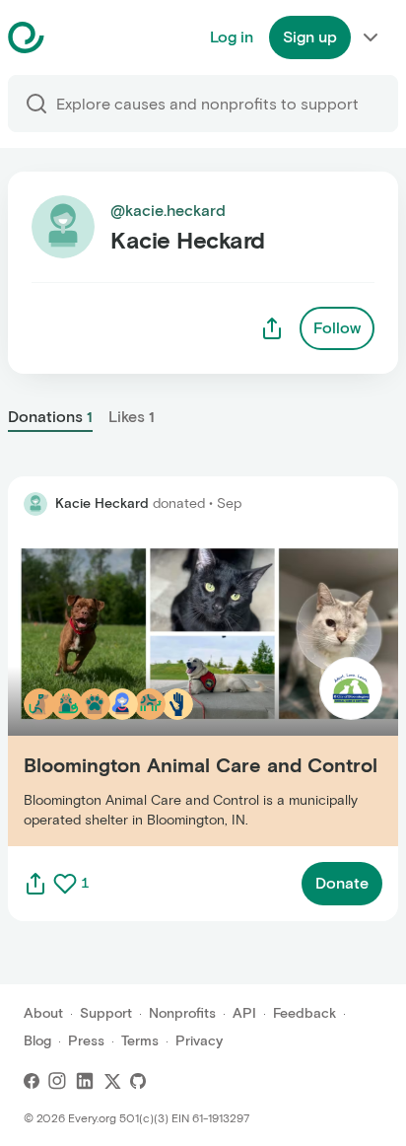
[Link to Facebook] (31, 1081)
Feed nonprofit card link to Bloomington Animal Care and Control (199, 689)
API (244, 1013)
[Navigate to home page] (75, 37)
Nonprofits (182, 1013)
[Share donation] (35, 883)
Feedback (304, 1013)
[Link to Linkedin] (85, 1081)
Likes (131, 416)
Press (86, 1041)
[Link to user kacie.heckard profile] (35, 504)
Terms (140, 1041)
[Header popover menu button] (370, 37)
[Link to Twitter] (112, 1081)
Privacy (199, 1041)
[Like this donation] (65, 883)
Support (106, 1013)
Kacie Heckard (102, 503)
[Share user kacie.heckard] (272, 328)
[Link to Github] (138, 1081)
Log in (231, 37)
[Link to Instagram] (57, 1081)
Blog (37, 1041)
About (43, 1013)
